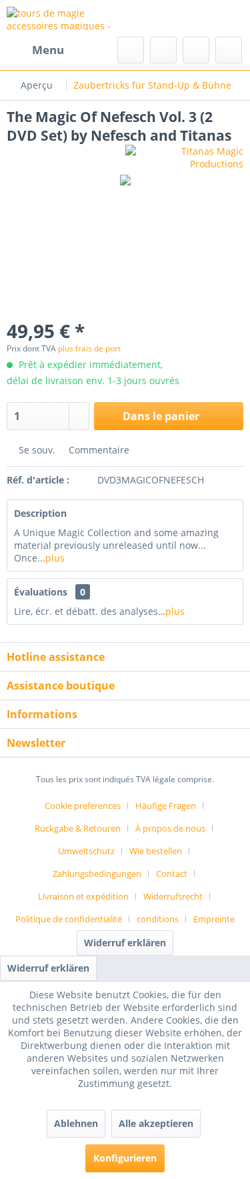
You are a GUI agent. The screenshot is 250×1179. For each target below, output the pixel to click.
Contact (171, 874)
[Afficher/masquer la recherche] (130, 50)
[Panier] (228, 50)
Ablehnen (76, 1123)
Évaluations (40, 591)
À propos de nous (170, 828)
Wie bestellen (155, 851)
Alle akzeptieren (156, 1123)
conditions (158, 919)
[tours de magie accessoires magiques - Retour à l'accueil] (66, 18)
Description (40, 513)
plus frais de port (89, 348)
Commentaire (97, 449)
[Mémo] (163, 50)
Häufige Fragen (165, 806)
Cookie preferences (83, 806)
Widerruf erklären (125, 942)
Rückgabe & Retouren (78, 828)
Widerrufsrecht (173, 896)
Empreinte (214, 919)
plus (55, 557)
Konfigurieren (125, 1158)
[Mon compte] (196, 50)
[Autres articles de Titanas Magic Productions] (184, 156)
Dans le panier (161, 416)
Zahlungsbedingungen (97, 874)
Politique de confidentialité (68, 919)
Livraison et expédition (83, 896)
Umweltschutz (86, 851)
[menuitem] (35, 50)
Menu (48, 49)
